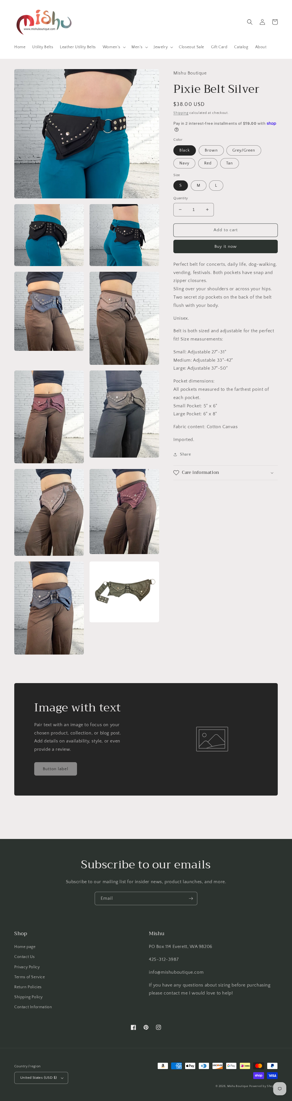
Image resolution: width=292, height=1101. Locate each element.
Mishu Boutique (237, 1086)
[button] (113, 47)
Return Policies (28, 987)
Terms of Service (29, 977)
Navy (184, 163)
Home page (24, 947)
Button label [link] (55, 768)
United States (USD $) (38, 1078)
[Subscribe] (190, 898)
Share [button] (185, 454)
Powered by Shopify (263, 1086)
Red (208, 163)
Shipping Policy (28, 997)
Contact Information (33, 1007)
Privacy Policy (27, 967)
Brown (211, 150)
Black (184, 150)
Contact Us (24, 957)
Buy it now (225, 246)
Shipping (180, 113)
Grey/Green (243, 150)
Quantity (180, 198)
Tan (229, 163)
